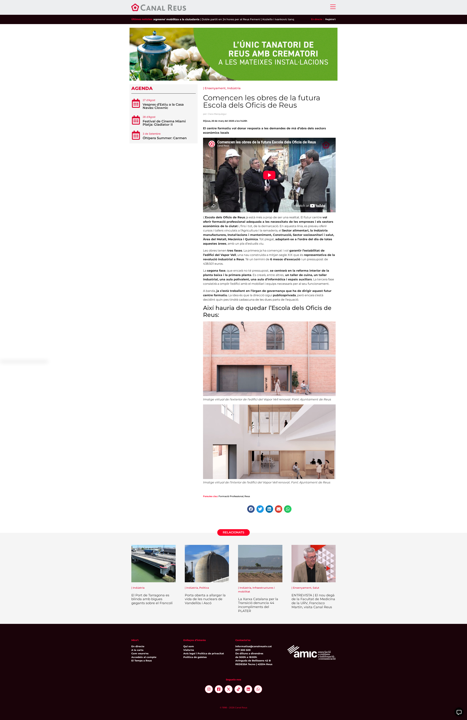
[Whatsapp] (258, 689)
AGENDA (142, 88)
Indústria (234, 88)
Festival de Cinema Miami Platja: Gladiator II (164, 123)
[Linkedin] (248, 689)
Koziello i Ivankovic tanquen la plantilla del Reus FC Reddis (281, 19)
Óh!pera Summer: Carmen (165, 138)
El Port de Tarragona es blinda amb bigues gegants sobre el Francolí (152, 599)
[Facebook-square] (219, 689)
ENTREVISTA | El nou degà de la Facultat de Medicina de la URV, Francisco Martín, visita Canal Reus (313, 601)
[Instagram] (209, 689)
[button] (251, 509)
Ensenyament (215, 88)
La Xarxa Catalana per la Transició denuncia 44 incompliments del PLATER (258, 605)
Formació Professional (231, 496)
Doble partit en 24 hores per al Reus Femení (211, 19)
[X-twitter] (229, 689)
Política (204, 587)
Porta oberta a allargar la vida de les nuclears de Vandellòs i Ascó (205, 599)
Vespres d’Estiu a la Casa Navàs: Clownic (163, 106)
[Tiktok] (238, 689)
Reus (247, 496)
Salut (316, 587)
